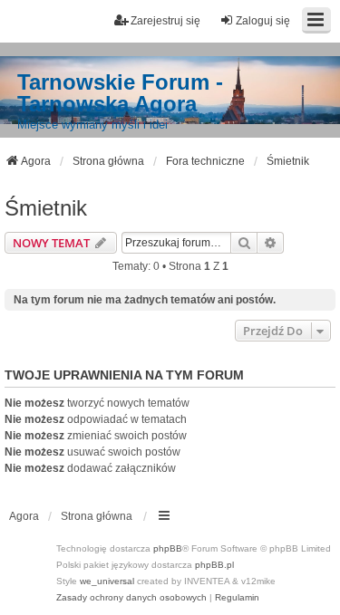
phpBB (167, 548)
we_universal (107, 581)
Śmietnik (46, 208)
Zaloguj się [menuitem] (263, 20)
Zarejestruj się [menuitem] (165, 20)
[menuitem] (131, 598)
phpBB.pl (214, 565)
